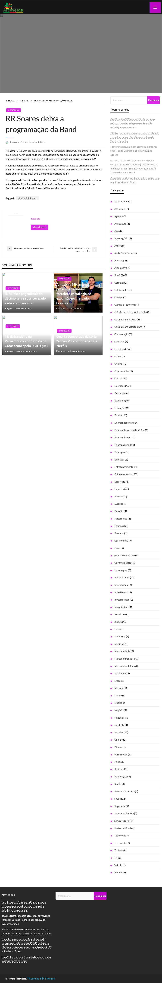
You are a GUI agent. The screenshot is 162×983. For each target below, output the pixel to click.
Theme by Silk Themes (41, 978)
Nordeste (119, 724)
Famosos (119, 525)
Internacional (121, 584)
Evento (118, 496)
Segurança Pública (124, 813)
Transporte (120, 843)
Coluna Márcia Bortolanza (128, 326)
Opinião (118, 739)
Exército (118, 511)
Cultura (118, 378)
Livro (117, 629)
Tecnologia (120, 835)
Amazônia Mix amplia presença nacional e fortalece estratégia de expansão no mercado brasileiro (73, 293)
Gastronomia (121, 540)
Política (118, 776)
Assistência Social (123, 253)
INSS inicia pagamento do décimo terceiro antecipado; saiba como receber (26, 298)
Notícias (118, 732)
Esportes (119, 489)
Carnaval (119, 282)
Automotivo (120, 267)
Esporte (118, 481)
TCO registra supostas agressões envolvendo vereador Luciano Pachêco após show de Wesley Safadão (134, 136)
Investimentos (121, 599)
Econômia (119, 400)
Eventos (118, 503)
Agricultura (120, 223)
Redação (14, 142)
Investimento (121, 592)
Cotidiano (24, 101)
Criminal (118, 363)
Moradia (118, 688)
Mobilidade (120, 673)
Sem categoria (121, 820)
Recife (117, 784)
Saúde (117, 798)
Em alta (118, 415)
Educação (119, 408)
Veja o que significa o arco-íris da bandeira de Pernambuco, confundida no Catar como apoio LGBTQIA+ (26, 338)
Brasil (117, 275)
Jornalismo (120, 614)
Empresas (119, 459)
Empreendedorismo (124, 422)
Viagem (118, 872)
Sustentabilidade (123, 828)
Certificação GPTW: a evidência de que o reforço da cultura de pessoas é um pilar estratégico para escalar (132, 123)
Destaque (119, 385)
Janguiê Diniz (121, 607)
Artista (118, 245)
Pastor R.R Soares (27, 198)
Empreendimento (123, 437)
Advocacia (119, 208)
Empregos (119, 452)
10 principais (121, 201)
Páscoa (118, 747)
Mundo (118, 695)
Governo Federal (123, 562)
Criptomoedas (121, 371)
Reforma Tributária (124, 791)
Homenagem (121, 570)
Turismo (118, 850)
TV (116, 857)
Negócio (118, 710)
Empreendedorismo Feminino (129, 430)
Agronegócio (121, 238)
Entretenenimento (124, 466)
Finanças (119, 533)
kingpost (9, 308)
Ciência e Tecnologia (125, 304)
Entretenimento (122, 474)
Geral (117, 548)
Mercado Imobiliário (125, 666)
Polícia (118, 761)
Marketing (119, 636)
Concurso (119, 341)
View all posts (40, 227)
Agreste (118, 216)
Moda (117, 680)
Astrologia (120, 260)
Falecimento (120, 518)
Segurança (119, 806)
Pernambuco (121, 754)
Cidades (118, 297)
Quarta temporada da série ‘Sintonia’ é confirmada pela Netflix (76, 341)
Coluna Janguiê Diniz (125, 319)
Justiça (118, 621)
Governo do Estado (124, 555)
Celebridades (121, 289)
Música (118, 702)
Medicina (119, 643)
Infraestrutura (122, 577)
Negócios (119, 717)
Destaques (120, 393)
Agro (117, 230)
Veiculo (118, 865)
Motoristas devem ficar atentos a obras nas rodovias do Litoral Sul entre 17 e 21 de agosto (133, 150)
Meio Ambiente (122, 651)
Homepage (10, 101)
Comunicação (121, 334)
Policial (118, 769)
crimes (117, 356)
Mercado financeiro (124, 658)
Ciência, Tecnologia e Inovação (130, 312)
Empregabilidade (123, 444)
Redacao (60, 308)
